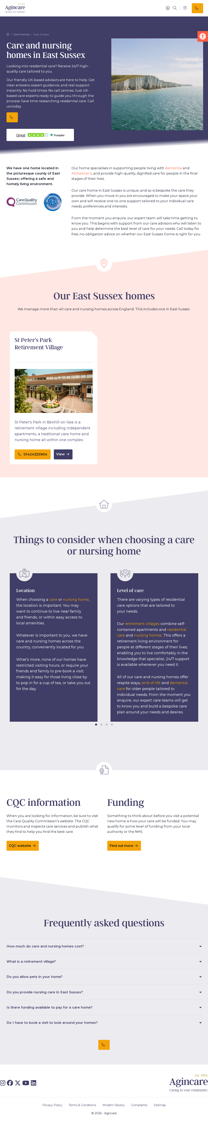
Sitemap (160, 1105)
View (61, 454)
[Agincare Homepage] (15, 8)
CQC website (20, 846)
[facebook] (11, 1083)
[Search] (175, 8)
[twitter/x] (18, 1083)
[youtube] (26, 1083)
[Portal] (168, 8)
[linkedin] (34, 1083)
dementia (173, 168)
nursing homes (148, 635)
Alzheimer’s (82, 173)
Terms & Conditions (82, 1105)
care (53, 599)
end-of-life (151, 683)
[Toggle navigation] (185, 8)
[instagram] (3, 1083)
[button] (202, 36)
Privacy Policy (52, 1105)
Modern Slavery (114, 1105)
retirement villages (142, 624)
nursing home (76, 599)
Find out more (122, 846)
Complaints (139, 1105)
